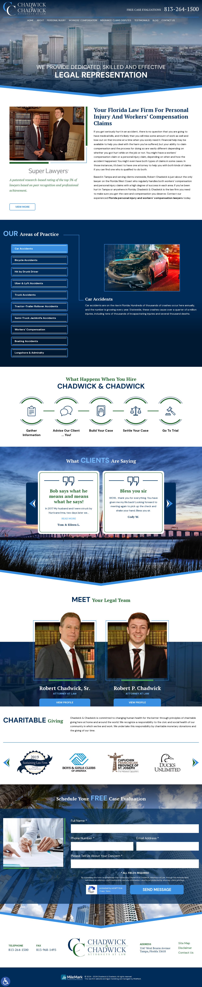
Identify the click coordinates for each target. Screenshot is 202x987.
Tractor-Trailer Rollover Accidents (36, 306)
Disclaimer (185, 948)
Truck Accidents (25, 294)
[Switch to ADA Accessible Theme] (5, 981)
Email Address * (147, 838)
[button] (32, 503)
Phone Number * (83, 838)
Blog (155, 20)
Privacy (102, 891)
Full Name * (79, 821)
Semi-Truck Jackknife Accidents (35, 318)
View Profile (64, 702)
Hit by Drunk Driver (26, 271)
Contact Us (168, 20)
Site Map (184, 943)
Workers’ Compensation (83, 20)
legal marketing (112, 979)
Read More (133, 517)
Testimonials (141, 20)
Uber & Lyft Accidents (29, 283)
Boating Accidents (26, 341)
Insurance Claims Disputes (115, 20)
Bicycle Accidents (26, 260)
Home (30, 20)
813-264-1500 (181, 9)
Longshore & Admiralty (29, 352)
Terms (108, 891)
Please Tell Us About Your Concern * (96, 856)
